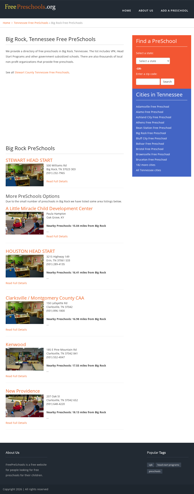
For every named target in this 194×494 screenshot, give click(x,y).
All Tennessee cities (148, 170)
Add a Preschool (174, 10)
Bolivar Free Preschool (150, 143)
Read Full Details (57, 181)
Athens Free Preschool (150, 122)
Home (126, 10)
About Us (146, 10)
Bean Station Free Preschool (153, 128)
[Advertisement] (65, 107)
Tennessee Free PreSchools (31, 23)
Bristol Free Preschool (149, 149)
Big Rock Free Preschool (151, 133)
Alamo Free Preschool (149, 112)
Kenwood (16, 344)
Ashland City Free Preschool (153, 117)
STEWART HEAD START (29, 160)
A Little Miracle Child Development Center (49, 208)
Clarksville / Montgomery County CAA (45, 298)
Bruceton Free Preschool (151, 159)
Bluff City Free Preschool (151, 138)
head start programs (168, 464)
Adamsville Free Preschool (152, 106)
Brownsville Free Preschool (153, 154)
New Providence (23, 391)
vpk (151, 464)
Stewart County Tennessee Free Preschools (42, 72)
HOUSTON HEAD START (30, 251)
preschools (154, 471)
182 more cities (145, 165)
